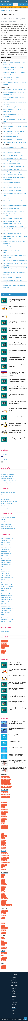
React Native (4, 911)
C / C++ (3, 889)
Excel (2, 938)
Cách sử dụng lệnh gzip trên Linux (12, 190)
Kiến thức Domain (12, 7)
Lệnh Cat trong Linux (5, 601)
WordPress (9, 4)
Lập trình (3, 4)
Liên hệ (14, 979)
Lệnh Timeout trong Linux (6, 599)
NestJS (3, 823)
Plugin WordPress (5, 782)
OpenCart (3, 843)
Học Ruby (3, 884)
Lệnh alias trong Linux (6, 617)
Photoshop (3, 947)
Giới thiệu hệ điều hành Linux (7, 472)
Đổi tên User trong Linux (6, 503)
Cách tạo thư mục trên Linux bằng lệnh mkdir (15, 260)
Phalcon (3, 840)
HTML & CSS (4, 811)
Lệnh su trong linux (5, 573)
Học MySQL (4, 853)
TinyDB (3, 867)
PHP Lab (3, 968)
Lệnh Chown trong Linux (6, 595)
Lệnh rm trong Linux (5, 575)
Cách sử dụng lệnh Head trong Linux (13, 158)
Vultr (4, 457)
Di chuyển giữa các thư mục (7, 522)
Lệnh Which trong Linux (6, 558)
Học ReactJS (4, 825)
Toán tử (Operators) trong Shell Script (17, 670)
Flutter (2, 918)
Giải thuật (3, 896)
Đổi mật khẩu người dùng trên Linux (9, 501)
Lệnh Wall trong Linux (6, 560)
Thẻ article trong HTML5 (15, 748)
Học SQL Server (5, 862)
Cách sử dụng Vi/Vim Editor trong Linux (13, 131)
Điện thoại (14, 992)
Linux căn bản (4, 641)
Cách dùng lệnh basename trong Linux (13, 147)
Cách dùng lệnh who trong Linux (11, 150)
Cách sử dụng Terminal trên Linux (12, 80)
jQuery (2, 807)
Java (2, 877)
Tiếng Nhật (3, 958)
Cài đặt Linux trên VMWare (7, 476)
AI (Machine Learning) (6, 905)
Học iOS (3, 913)
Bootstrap (3, 814)
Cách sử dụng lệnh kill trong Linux (12, 152)
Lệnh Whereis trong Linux (7, 556)
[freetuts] (6, 1)
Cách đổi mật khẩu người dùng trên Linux (14, 107)
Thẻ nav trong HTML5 (14, 741)
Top (26, 1019)
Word (2, 940)
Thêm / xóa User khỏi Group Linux (8, 497)
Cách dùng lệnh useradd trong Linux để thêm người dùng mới (17, 695)
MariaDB (3, 869)
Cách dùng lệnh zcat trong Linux (11, 163)
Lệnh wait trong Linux (6, 564)
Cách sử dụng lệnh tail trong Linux (12, 161)
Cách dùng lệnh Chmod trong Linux (12, 218)
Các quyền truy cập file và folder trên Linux (14, 142)
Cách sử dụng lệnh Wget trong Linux (12, 233)
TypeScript (3, 816)
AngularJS (3, 804)
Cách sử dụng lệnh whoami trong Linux (13, 166)
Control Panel (4, 928)
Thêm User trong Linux (6, 495)
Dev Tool (3, 930)
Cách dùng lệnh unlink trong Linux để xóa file (15, 205)
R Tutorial (3, 903)
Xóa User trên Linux (5, 499)
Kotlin (2, 891)
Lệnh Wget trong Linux (6, 597)
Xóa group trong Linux (6, 508)
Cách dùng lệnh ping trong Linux (11, 185)
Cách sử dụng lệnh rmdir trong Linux (12, 208)
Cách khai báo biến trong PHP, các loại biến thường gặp (16, 722)
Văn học (3, 960)
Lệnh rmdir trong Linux (6, 582)
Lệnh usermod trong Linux (7, 593)
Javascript (3, 802)
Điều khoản (14, 982)
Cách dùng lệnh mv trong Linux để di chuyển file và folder (17, 683)
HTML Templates (5, 777)
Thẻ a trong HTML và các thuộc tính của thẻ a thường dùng (17, 768)
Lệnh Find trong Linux (6, 615)
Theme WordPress (5, 779)
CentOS (3, 651)
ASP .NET (3, 900)
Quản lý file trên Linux (6, 524)
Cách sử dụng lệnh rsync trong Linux (13, 280)
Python (3, 875)
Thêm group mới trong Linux (7, 505)
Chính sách (14, 981)
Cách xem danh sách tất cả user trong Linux (14, 89)
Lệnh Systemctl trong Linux (7, 577)
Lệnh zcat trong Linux (6, 551)
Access (3, 945)
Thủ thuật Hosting (22, 7)
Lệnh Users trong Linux (6, 562)
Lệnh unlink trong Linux (6, 580)
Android (3, 915)
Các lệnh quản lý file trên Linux (11, 136)
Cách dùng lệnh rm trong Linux (11, 198)
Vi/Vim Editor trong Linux (6, 520)
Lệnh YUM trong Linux (6, 604)
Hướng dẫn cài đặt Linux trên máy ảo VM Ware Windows (16, 663)
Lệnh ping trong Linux (6, 566)
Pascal (2, 879)
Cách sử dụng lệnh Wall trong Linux (12, 174)
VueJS (2, 821)
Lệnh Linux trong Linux (6, 610)
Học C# (3, 882)
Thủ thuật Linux (4, 646)
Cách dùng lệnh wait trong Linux (11, 182)
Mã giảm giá (3, 7)
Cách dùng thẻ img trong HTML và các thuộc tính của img (17, 761)
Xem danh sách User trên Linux (8, 492)
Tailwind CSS (4, 828)
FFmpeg (3, 932)
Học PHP (14, 999)
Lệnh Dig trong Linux (5, 606)
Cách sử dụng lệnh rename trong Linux (13, 211)
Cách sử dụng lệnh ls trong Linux (12, 134)
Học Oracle (4, 860)
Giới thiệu (14, 977)
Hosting (15, 4)
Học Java (14, 1004)
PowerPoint (4, 943)
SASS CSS (4, 818)
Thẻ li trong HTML (13, 735)
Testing (3, 925)
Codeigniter (4, 836)
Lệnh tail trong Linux (5, 549)
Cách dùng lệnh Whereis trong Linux (12, 169)
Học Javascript (14, 1001)
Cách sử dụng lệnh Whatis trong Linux (13, 155)
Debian (3, 653)
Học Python (14, 1002)
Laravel (3, 838)
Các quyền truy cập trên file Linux (8, 528)
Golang (3, 893)
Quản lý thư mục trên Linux (7, 526)
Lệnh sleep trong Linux (6, 569)
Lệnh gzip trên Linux (5, 571)
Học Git (3, 923)
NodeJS (3, 845)
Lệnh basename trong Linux (7, 538)
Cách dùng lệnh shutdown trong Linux (13, 277)
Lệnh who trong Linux (6, 540)
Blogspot (3, 847)
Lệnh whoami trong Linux (6, 553)
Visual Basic (4, 898)
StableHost (6, 459)
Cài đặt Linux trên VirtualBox (7, 474)
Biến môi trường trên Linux (7, 483)
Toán (2, 955)
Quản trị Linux (4, 792)
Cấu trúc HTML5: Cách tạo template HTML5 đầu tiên (15, 755)
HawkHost (5, 462)
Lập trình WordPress (6, 784)
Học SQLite (4, 865)
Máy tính (14, 988)
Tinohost (5, 454)
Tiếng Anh (3, 953)
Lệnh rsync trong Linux (6, 621)
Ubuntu (3, 648)
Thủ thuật (21, 4)
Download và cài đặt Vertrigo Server (16, 729)
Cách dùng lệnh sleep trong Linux (12, 187)
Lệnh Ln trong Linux (5, 612)
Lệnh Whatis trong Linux (6, 545)
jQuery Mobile (4, 809)
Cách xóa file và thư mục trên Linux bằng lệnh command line (17, 702)
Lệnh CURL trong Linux (6, 591)
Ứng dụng (14, 993)
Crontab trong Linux (5, 631)
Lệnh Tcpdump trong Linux (7, 608)
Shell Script (4, 643)
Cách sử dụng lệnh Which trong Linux (13, 172)
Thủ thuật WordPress (6, 786)
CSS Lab (3, 965)
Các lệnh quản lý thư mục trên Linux (12, 139)
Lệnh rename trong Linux (6, 584)
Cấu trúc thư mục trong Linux (11, 77)
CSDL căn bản (4, 858)
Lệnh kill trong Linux (5, 542)
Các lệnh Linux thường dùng (7, 586)
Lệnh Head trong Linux (6, 547)
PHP (2, 833)
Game (14, 990)
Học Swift (3, 886)
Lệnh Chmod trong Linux (6, 588)
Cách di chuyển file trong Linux (8, 517)
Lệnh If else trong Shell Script (16, 676)
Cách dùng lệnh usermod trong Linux (13, 226)
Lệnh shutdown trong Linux (7, 619)
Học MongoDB (4, 855)
